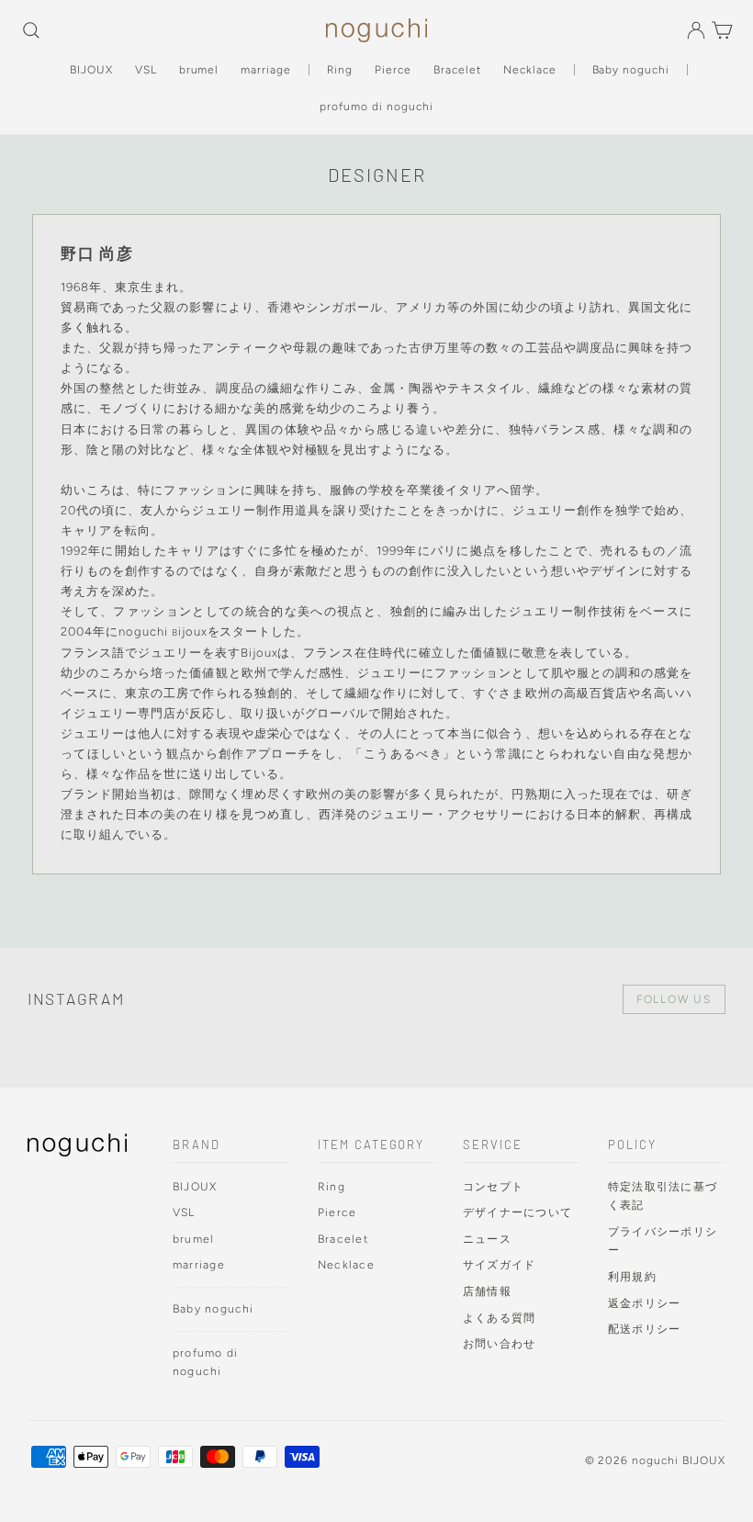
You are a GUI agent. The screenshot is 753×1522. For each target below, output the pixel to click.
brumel (199, 69)
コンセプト (493, 1186)
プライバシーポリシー (662, 1240)
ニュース (487, 1239)
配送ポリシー (644, 1329)
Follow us (674, 999)
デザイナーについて (517, 1212)
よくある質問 (499, 1318)
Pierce (393, 69)
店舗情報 (487, 1291)
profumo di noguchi (376, 106)
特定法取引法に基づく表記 (662, 1195)
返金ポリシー (644, 1303)
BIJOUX (91, 69)
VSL (146, 69)
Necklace (529, 69)
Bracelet (457, 69)
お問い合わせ (499, 1343)
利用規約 (632, 1276)
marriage (266, 69)
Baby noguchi (631, 69)
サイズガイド (499, 1264)
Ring (340, 69)
